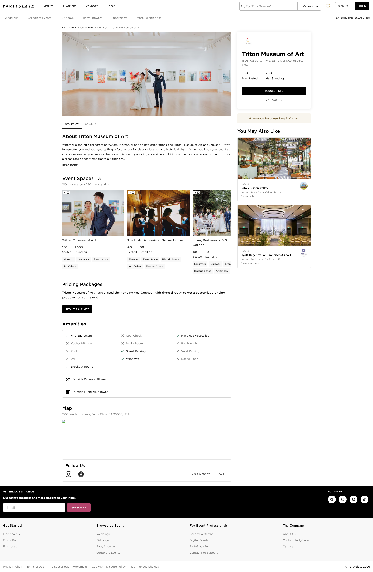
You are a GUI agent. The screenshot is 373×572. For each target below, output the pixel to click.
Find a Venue (12, 534)
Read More (70, 165)
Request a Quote (77, 309)
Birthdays (102, 540)
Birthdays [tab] (67, 17)
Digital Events (199, 540)
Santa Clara (104, 27)
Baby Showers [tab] (92, 17)
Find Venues (69, 27)
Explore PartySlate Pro (353, 17)
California (86, 27)
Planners (70, 6)
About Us (289, 534)
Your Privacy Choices (144, 566)
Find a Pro (10, 540)
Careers (288, 546)
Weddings (103, 534)
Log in (362, 6)
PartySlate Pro (199, 546)
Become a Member (202, 534)
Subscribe (79, 507)
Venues (49, 6)
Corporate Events (108, 552)
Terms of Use (35, 566)
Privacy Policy (12, 566)
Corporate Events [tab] (39, 17)
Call (221, 474)
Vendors (92, 6)
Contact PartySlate (296, 540)
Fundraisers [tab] (119, 17)
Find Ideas (10, 546)
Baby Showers (106, 546)
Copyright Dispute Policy (109, 566)
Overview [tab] (72, 123)
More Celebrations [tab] (149, 17)
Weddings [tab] (11, 17)
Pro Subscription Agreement (68, 566)
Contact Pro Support (204, 552)
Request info (274, 90)
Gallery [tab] (92, 123)
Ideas (111, 6)
